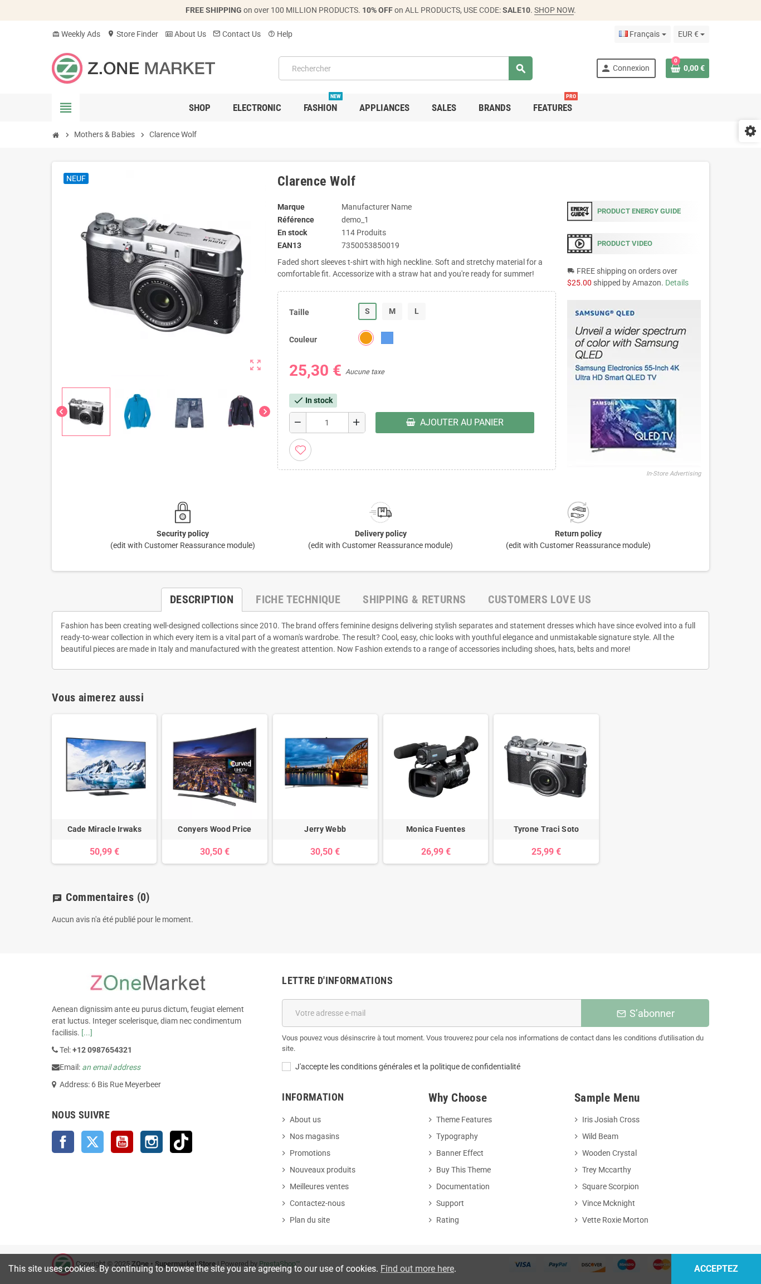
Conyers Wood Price (214, 829)
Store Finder (132, 34)
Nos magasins (314, 1136)
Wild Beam (600, 1136)
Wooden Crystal (609, 1153)
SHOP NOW (554, 10)
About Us (185, 34)
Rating (447, 1219)
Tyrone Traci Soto (546, 829)
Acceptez (716, 1268)
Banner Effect (460, 1153)
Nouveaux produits (322, 1169)
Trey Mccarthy (606, 1169)
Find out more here (417, 1268)
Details (677, 282)
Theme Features (464, 1119)
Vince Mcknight (608, 1203)
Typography (457, 1136)
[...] (86, 1032)
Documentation (463, 1186)
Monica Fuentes (435, 829)
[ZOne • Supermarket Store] (133, 67)
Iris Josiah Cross (611, 1119)
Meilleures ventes (319, 1186)
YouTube (122, 1142)
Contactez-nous (317, 1203)
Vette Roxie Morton (615, 1219)
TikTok (181, 1142)
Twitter (92, 1142)
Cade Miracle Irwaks (104, 829)
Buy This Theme (463, 1169)
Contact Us (237, 34)
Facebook (63, 1142)
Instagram (151, 1142)
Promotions (310, 1153)
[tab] (201, 600)
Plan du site (310, 1219)
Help (279, 34)
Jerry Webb (325, 829)
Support (450, 1203)
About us (305, 1119)
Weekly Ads (76, 34)
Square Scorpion (610, 1186)
